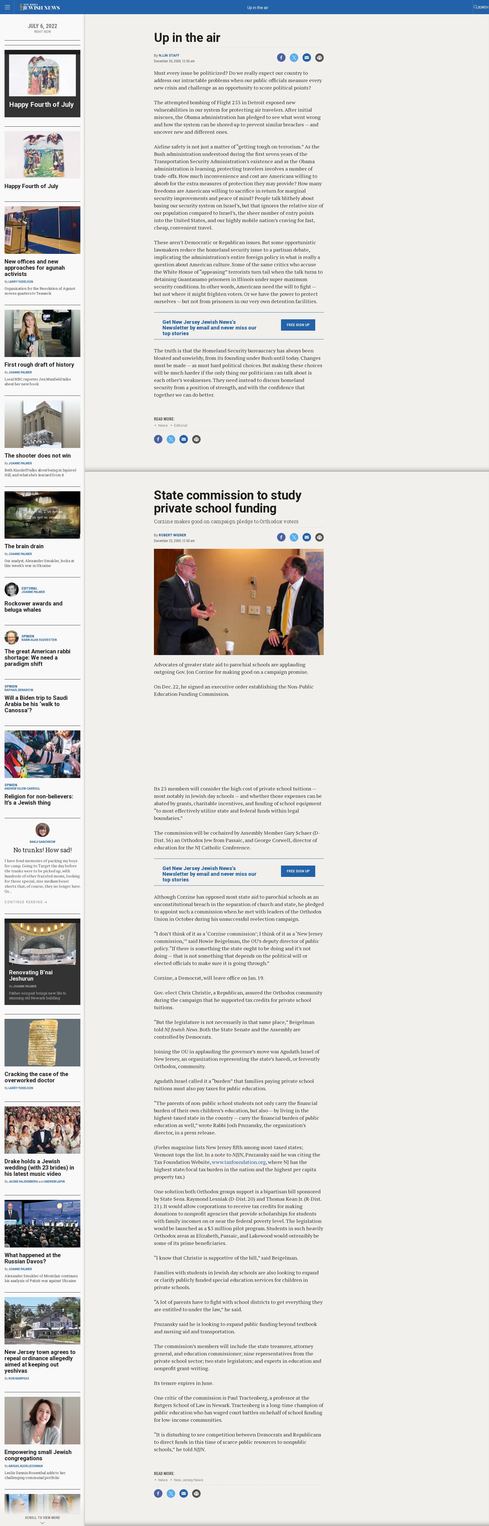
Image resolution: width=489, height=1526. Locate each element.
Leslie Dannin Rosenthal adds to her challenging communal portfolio (35, 1475)
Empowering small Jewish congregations (38, 1455)
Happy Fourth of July (41, 105)
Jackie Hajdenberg (23, 1181)
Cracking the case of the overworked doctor (36, 1077)
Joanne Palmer (20, 372)
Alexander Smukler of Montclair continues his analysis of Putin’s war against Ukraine (41, 1278)
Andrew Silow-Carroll (22, 788)
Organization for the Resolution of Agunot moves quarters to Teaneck (40, 291)
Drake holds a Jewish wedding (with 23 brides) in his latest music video (39, 1167)
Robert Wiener (172, 535)
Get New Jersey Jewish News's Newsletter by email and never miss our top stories (209, 327)
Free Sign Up (298, 325)
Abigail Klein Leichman (25, 1466)
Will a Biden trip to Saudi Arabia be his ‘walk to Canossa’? (36, 704)
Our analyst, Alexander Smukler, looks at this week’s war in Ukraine (39, 563)
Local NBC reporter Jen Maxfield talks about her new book (38, 381)
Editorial (180, 425)
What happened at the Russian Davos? (33, 1258)
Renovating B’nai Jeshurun (31, 975)
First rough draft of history (39, 364)
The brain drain (24, 546)
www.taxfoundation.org (239, 1162)
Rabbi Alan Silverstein (39, 639)
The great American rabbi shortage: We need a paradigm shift (37, 657)
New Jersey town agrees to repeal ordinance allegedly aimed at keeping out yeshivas (40, 1361)
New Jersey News (188, 1480)
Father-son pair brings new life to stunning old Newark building (37, 995)
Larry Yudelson (20, 281)
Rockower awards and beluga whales (34, 606)
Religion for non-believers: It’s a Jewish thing (39, 799)
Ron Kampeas (18, 1378)
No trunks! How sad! (42, 850)
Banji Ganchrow (42, 841)
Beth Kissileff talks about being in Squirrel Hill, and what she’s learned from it (40, 472)
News (163, 425)
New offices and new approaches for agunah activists (35, 267)
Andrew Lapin (54, 1181)
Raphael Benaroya (19, 690)
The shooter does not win (38, 455)
